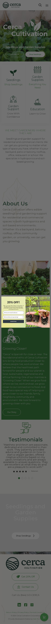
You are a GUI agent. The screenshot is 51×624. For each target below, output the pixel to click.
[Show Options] (22, 316)
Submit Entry (13, 321)
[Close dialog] (48, 298)
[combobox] (13, 316)
